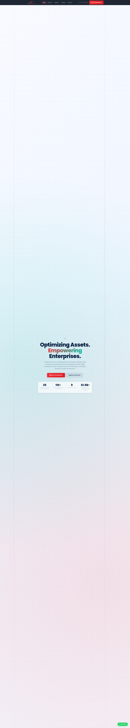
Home (44, 2)
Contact (70, 2)
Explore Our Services (74, 375)
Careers (63, 2)
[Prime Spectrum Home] (31, 2)
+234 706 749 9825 (84, 2)
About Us (50, 2)
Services (56, 2)
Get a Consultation (96, 2)
